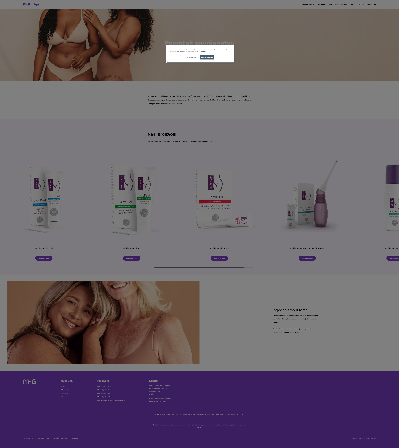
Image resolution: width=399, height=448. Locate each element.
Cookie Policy (203, 51)
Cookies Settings (192, 57)
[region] (200, 54)
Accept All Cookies (207, 57)
